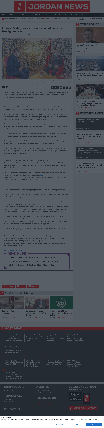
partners (7, 419)
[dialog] (52, 422)
